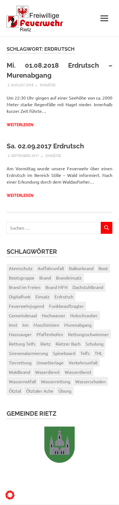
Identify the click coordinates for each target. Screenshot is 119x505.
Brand (45, 277)
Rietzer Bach (68, 343)
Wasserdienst (78, 372)
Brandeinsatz (69, 277)
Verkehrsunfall (83, 362)
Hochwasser (53, 315)
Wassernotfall (22, 381)
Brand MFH (56, 287)
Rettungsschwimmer (88, 334)
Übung (64, 391)
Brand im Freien (24, 287)
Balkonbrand (81, 268)
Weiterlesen (20, 125)
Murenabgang (78, 325)
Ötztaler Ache (39, 391)
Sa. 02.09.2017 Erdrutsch (45, 146)
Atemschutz (21, 268)
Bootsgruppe (21, 277)
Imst (13, 325)
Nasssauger (20, 334)
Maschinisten (46, 325)
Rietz (45, 343)
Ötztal (15, 391)
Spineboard (64, 353)
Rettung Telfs (22, 343)
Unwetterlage (50, 362)
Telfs (85, 353)
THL (98, 353)
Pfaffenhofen (50, 334)
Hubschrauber (84, 315)
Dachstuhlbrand (88, 287)
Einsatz (42, 296)
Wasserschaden (90, 381)
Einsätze (48, 84)
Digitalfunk (19, 296)
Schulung (95, 343)
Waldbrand (19, 372)
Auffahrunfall (51, 268)
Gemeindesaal (23, 315)
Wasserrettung (55, 381)
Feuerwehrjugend (26, 306)
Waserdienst (47, 372)
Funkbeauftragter (66, 306)
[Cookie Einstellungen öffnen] (10, 497)
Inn (25, 325)
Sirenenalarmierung (28, 353)
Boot (103, 268)
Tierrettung (20, 362)
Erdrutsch (64, 296)
